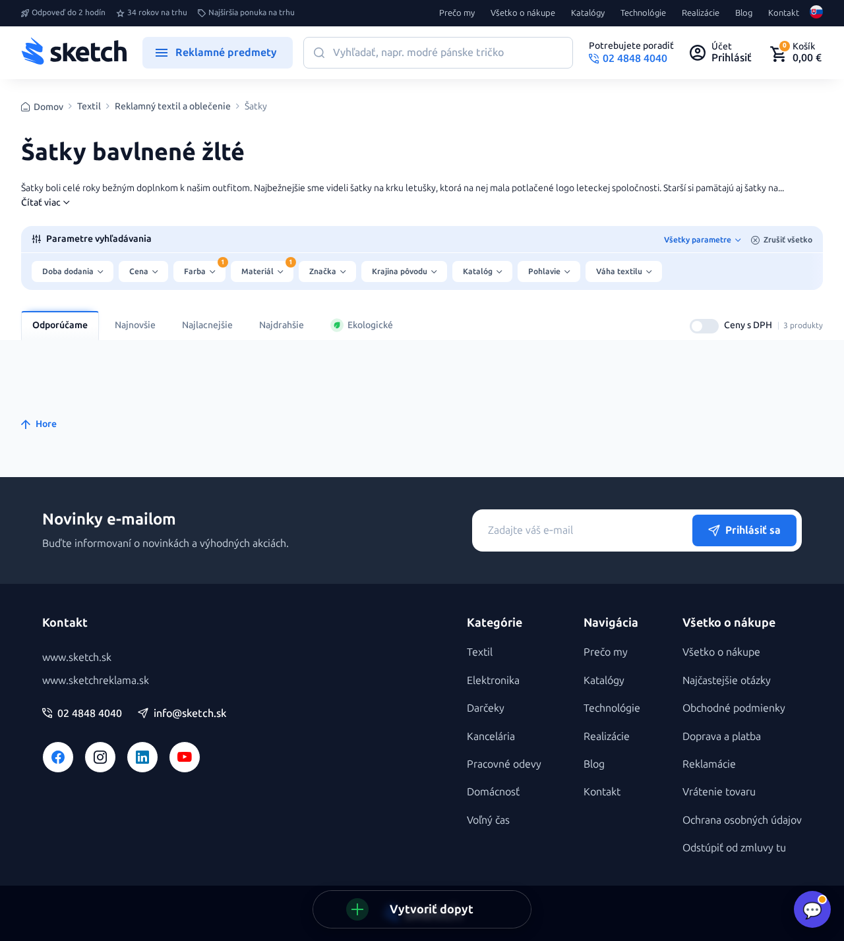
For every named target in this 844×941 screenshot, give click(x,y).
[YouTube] (184, 757)
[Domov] (74, 53)
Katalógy (588, 13)
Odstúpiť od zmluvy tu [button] (734, 847)
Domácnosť (493, 791)
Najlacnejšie (207, 325)
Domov (48, 107)
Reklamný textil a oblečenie (173, 106)
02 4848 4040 (89, 714)
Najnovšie (135, 325)
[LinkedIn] (142, 757)
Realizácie (700, 13)
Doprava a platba (721, 736)
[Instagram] (100, 757)
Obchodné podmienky (733, 708)
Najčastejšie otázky (726, 680)
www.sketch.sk (76, 657)
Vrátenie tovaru (719, 791)
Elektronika (493, 680)
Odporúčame (60, 325)
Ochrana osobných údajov (742, 820)
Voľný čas (488, 820)
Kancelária (491, 736)
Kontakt (783, 13)
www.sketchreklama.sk (95, 680)
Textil (89, 106)
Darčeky (485, 708)
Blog (743, 13)
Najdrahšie (281, 325)
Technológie (643, 13)
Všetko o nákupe (523, 13)
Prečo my (457, 13)
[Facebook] (58, 757)
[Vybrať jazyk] (816, 13)
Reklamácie (709, 764)
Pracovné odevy (504, 764)
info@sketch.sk (190, 714)
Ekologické (370, 325)
